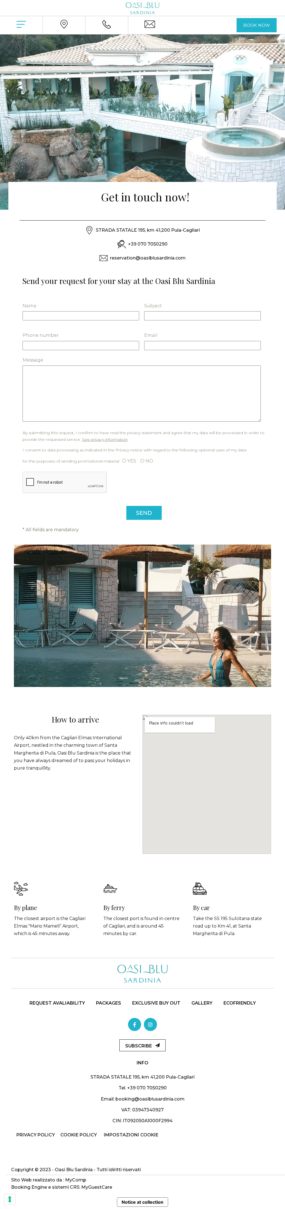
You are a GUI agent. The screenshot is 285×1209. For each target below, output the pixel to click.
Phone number (41, 335)
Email (151, 335)
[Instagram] (150, 1024)
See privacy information (105, 439)
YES (131, 461)
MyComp (75, 1180)
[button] (257, 25)
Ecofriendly (239, 1003)
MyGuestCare (96, 1187)
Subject (153, 305)
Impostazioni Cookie (131, 1135)
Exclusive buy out (156, 1003)
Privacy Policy (35, 1135)
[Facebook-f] (134, 1024)
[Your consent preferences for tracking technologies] (9, 1199)
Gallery (201, 1003)
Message (33, 360)
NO (149, 461)
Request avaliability (57, 1003)
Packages (108, 1003)
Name (29, 305)
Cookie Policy (78, 1135)
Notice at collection (142, 1202)
